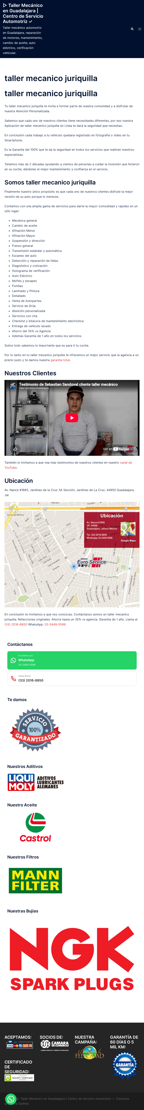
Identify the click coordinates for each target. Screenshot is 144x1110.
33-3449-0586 (55, 624)
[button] (132, 29)
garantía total (60, 360)
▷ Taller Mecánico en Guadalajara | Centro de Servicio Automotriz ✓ (23, 13)
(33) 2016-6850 (15, 624)
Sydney (23, 1103)
